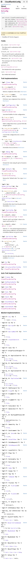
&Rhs (3, 226)
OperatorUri (7, 119)
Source (3, 13)
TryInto (14, 494)
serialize (7, 241)
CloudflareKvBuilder (9, 111)
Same (10, 468)
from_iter (7, 139)
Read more (24, 91)
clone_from (8, 94)
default (6, 173)
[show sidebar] (1, 1)
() (21, 158)
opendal (3, 4)
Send (7, 287)
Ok (12, 248)
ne (5, 224)
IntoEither (12, 439)
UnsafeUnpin (9, 302)
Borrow (10, 325)
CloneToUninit (13, 340)
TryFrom (14, 486)
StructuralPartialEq (13, 267)
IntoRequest (12, 445)
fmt (5, 156)
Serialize (9, 236)
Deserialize (6, 186)
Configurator (11, 105)
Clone (8, 82)
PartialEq (9, 210)
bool (21, 216)
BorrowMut (12, 331)
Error (24, 121)
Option (18, 19)
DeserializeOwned (14, 523)
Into (12, 433)
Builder (8, 110)
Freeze (7, 277)
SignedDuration (11, 67)
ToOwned (11, 477)
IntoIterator (17, 141)
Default (9, 169)
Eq (6, 262)
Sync (7, 292)
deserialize (8, 191)
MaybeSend (11, 531)
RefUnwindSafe (10, 282)
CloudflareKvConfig (13, 2)
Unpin (7, 297)
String (24, 19)
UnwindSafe (9, 307)
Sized (14, 320)
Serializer (5, 248)
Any (9, 316)
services (8, 4)
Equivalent (15, 378)
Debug (8, 152)
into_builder (8, 128)
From (10, 391)
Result (4, 121)
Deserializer (6, 198)
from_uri (7, 117)
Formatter (5, 158)
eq (5, 215)
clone (6, 87)
